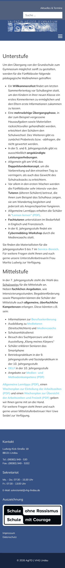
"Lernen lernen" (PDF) (25, 215)
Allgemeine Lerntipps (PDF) (21, 384)
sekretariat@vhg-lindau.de (25, 490)
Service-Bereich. (48, 249)
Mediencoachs (46, 328)
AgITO (29, 560)
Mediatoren (34, 323)
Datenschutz (10, 537)
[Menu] (60, 36)
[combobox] (42, 15)
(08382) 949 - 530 (17, 459)
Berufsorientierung (44, 319)
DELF (11, 368)
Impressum (9, 533)
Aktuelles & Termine (51, 8)
